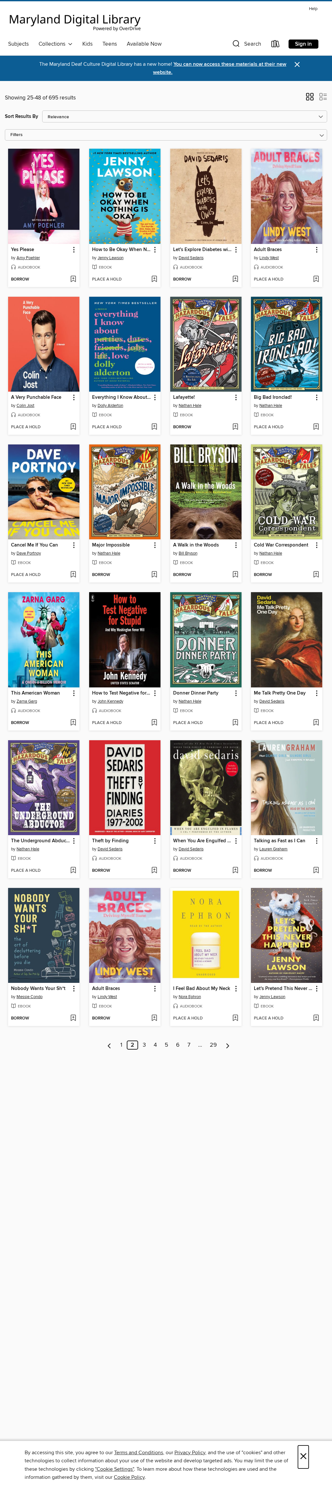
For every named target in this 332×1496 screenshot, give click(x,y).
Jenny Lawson (111, 257)
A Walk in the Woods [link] (196, 545)
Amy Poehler (28, 257)
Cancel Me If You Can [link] (34, 545)
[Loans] (275, 45)
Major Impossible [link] (111, 545)
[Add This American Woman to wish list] (73, 723)
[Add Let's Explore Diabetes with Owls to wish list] (235, 279)
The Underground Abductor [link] (40, 841)
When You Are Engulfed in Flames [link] (202, 841)
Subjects (18, 44)
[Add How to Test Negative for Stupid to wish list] (154, 723)
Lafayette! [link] (184, 397)
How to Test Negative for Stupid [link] (121, 693)
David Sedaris (191, 257)
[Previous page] (109, 1045)
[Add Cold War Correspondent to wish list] (316, 575)
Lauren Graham (273, 849)
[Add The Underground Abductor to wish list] (73, 871)
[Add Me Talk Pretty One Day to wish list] (316, 723)
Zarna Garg (27, 701)
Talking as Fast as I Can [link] (279, 841)
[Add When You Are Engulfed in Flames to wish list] (235, 871)
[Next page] (227, 1045)
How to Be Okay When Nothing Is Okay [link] (121, 250)
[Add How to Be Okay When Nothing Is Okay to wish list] (154, 279)
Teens (109, 44)
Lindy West (269, 257)
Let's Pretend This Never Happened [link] (283, 989)
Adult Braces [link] (268, 250)
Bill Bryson (188, 553)
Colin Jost (25, 405)
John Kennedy (110, 701)
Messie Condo (29, 996)
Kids (87, 44)
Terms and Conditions (138, 1452)
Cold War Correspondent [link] (281, 545)
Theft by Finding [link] (110, 841)
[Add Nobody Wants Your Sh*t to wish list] (73, 1018)
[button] (246, 45)
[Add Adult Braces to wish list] (316, 279)
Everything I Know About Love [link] (121, 397)
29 (213, 1045)
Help (313, 8)
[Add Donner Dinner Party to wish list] (235, 723)
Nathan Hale (190, 405)
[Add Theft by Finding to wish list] (154, 871)
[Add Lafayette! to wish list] (235, 427)
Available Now (144, 44)
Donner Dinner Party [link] (196, 693)
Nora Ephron (190, 996)
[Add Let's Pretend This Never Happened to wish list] (316, 1018)
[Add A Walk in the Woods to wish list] (235, 575)
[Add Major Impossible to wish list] (154, 575)
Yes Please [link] (22, 250)
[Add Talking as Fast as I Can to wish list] (316, 871)
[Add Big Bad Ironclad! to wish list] (316, 427)
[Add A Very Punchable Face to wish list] (73, 427)
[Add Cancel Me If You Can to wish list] (73, 575)
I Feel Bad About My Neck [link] (201, 989)
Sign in (303, 44)
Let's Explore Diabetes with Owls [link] (202, 250)
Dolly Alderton (110, 405)
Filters (16, 135)
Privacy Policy (189, 1452)
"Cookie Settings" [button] (114, 1469)
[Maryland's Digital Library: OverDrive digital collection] (75, 20)
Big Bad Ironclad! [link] (273, 397)
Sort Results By (21, 116)
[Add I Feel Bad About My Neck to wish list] (235, 1018)
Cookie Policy (129, 1477)
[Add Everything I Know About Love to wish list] (154, 427)
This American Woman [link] (35, 693)
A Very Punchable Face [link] (36, 397)
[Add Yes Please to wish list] (73, 279)
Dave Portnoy (29, 553)
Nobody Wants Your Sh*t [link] (38, 989)
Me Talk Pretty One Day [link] (280, 693)
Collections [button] (53, 44)
